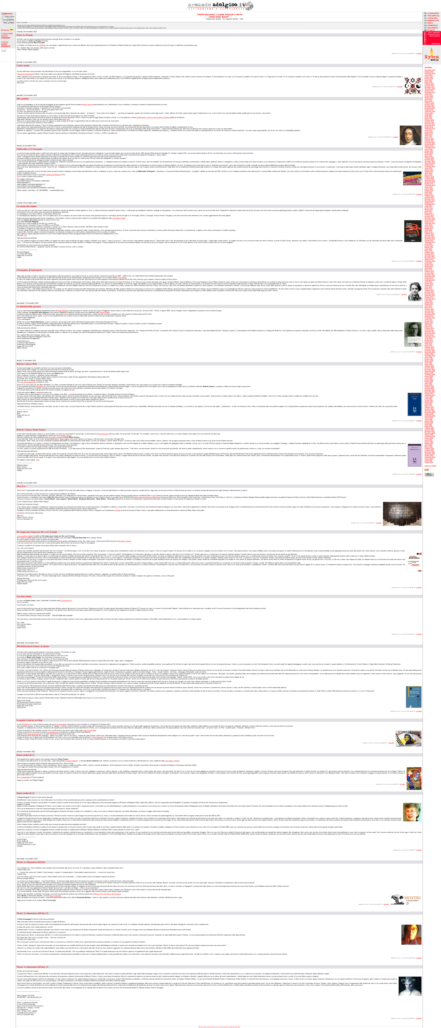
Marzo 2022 (428, 118)
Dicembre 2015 (430, 237)
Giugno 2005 (429, 441)
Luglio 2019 (428, 168)
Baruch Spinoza (87, 104)
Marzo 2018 (428, 194)
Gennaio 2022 (429, 121)
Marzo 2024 (428, 82)
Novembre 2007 (430, 392)
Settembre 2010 (430, 337)
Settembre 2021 (430, 128)
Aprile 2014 (428, 268)
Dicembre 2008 (430, 369)
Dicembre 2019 (430, 161)
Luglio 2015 (428, 244)
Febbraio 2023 (429, 103)
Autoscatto (203, 1027)
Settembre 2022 (430, 111)
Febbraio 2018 (429, 195)
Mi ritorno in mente (125, 541)
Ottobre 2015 (429, 240)
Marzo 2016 (428, 232)
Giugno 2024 (429, 77)
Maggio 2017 (429, 209)
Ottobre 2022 (429, 109)
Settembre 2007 (430, 395)
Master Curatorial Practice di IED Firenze (147, 497)
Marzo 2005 (428, 447)
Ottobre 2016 (429, 221)
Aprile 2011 (428, 325)
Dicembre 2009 (430, 350)
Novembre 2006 (430, 412)
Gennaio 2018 (429, 197)
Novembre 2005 (430, 433)
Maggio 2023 (429, 97)
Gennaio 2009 (429, 368)
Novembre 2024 (430, 70)
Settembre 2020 (430, 147)
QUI (116, 133)
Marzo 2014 (428, 269)
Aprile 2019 (428, 173)
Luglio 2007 (428, 398)
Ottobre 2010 (429, 335)
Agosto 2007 (429, 397)
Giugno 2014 (429, 264)
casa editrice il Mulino (172, 761)
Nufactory (26, 724)
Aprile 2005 (428, 445)
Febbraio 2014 (429, 271)
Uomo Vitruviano (97, 737)
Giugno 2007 (429, 400)
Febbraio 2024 (429, 84)
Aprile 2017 (428, 211)
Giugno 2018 (429, 189)
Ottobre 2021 (429, 127)
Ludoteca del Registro (53, 175)
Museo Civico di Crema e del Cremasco (107, 894)
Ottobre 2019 (429, 165)
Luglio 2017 (428, 206)
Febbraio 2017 (429, 214)
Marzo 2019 (428, 175)
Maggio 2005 (429, 443)
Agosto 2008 (429, 376)
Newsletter (237, 1027)
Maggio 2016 (429, 228)
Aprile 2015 (428, 249)
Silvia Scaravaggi (55, 896)
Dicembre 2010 (430, 331)
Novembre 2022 (430, 108)
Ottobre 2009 (429, 354)
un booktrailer (25, 777)
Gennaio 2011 (429, 330)
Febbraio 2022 (429, 120)
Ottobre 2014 (429, 259)
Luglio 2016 (428, 225)
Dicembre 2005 (430, 431)
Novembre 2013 (430, 276)
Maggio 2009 (429, 361)
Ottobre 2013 (429, 278)
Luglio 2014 (428, 263)
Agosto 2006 (429, 417)
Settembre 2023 (430, 92)
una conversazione (33, 734)
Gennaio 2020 (429, 159)
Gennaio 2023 (429, 104)
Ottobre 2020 (429, 146)
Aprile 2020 (428, 154)
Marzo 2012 (428, 307)
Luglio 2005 (428, 440)
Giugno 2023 (429, 96)
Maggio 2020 (429, 152)
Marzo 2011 (428, 326)
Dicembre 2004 (430, 452)
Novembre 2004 (430, 454)
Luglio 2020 (428, 149)
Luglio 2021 (428, 130)
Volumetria (210, 1027)
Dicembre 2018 (430, 180)
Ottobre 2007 (429, 393)
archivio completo (430, 466)
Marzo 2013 (428, 288)
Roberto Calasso (66, 435)
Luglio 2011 (428, 319)
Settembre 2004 (430, 457)
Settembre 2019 (430, 166)
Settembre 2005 (430, 436)
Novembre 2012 (430, 295)
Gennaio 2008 (429, 388)
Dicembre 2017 (430, 199)
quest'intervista (53, 732)
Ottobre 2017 (429, 202)
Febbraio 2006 (429, 428)
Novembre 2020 (430, 144)
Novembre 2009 (430, 352)
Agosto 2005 (429, 438)
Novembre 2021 (430, 125)
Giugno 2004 (429, 462)
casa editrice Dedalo (26, 536)
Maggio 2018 (429, 190)
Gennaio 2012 (429, 311)
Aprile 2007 (428, 404)
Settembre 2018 (430, 185)
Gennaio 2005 (429, 450)
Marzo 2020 (428, 156)
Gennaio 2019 (429, 178)
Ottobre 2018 (429, 183)
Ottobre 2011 (429, 316)
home (18, 22)
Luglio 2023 (428, 94)
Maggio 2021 (429, 134)
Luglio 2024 (428, 75)
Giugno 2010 (429, 340)
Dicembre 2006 (430, 411)
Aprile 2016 (428, 230)
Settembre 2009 (430, 355)
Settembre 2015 (430, 242)
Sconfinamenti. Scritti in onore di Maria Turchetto (153, 117)
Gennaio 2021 (429, 140)
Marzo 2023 (428, 101)
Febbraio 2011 (429, 328)
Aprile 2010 (428, 343)
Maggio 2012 (429, 304)
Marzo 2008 (428, 385)
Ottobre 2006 (429, 414)
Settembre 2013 (430, 280)
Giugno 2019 (429, 170)
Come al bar (218, 1027)
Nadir (231, 1027)
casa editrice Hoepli (118, 218)
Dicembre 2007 (430, 390)
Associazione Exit (66, 600)
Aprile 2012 (428, 306)
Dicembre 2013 (430, 275)
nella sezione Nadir (89, 730)
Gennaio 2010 (429, 349)
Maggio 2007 (429, 402)
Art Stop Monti (61, 724)
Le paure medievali (71, 761)
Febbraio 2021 (429, 139)
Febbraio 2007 (429, 407)
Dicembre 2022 (430, 106)
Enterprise (226, 1027)
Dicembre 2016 (430, 218)
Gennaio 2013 (429, 292)
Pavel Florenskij (103, 434)
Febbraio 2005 (429, 448)
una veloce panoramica (28, 382)
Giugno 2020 (429, 151)
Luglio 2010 (428, 338)
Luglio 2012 (428, 300)
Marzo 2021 (428, 137)
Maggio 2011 (429, 323)
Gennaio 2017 (429, 216)
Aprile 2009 (428, 362)
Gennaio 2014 (429, 273)
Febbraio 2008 (429, 386)
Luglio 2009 (428, 357)
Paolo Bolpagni (63, 311)
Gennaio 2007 (429, 409)
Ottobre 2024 (429, 72)
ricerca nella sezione (7, 35)
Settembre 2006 (430, 416)
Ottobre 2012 (429, 297)
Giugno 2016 (429, 226)
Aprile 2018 (428, 192)
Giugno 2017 (429, 208)
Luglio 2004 (428, 460)
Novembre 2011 (430, 314)
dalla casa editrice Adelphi (53, 437)
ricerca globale (5, 44)
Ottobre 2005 (429, 435)
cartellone (42, 45)
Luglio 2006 (428, 419)
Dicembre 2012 (430, 294)
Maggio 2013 (429, 285)
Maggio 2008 (429, 381)
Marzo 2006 (428, 426)
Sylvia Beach (122, 277)
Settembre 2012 (430, 299)
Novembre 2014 (430, 257)
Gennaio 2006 (429, 429)
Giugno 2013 (429, 283)
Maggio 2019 (429, 171)
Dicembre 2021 (430, 123)
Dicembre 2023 (430, 87)
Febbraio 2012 (429, 309)
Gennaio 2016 (429, 235)
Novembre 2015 (430, 238)
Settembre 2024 (430, 73)
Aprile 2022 (428, 116)
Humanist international (25, 74)
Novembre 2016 (430, 220)
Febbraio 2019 (429, 177)
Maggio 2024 (429, 78)
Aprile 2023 (428, 99)
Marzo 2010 (428, 345)
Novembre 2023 (430, 89)
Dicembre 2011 (429, 312)
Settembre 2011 (430, 318)
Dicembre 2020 (430, 142)
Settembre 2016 (430, 223)
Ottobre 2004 (429, 455)
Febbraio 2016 (429, 233)
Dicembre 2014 (430, 256)
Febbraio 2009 (429, 366)
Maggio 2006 (429, 423)
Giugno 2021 (429, 132)
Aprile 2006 (428, 424)
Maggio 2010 (429, 342)
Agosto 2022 (429, 113)
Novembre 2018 (430, 182)
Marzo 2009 (428, 364)
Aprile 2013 (428, 287)
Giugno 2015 (429, 245)
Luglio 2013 (428, 281)
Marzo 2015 (428, 251)
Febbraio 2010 (429, 347)
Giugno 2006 (429, 421)
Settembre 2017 (430, 204)
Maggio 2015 (429, 247)
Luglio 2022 (428, 115)
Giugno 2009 (429, 359)
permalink (419, 53)
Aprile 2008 (428, 383)
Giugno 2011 (429, 321)
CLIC (68, 119)
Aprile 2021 (428, 135)
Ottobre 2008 (429, 373)
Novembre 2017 (430, 201)
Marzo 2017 (428, 213)
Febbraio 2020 (429, 158)
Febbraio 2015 (429, 252)
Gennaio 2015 (429, 254)
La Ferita (117, 510)
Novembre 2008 (430, 371)
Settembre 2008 (430, 374)
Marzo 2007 (428, 405)
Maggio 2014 (429, 266)
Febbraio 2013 (429, 290)
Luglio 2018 (428, 187)
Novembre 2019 (430, 163)
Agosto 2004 (429, 459)
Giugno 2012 (429, 302)
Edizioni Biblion (105, 312)
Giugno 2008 (429, 380)
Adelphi (40, 386)
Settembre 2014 (430, 261)
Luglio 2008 (428, 378)
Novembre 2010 (430, 333)
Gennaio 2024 (429, 85)
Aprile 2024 (428, 80)
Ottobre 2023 (429, 91)
